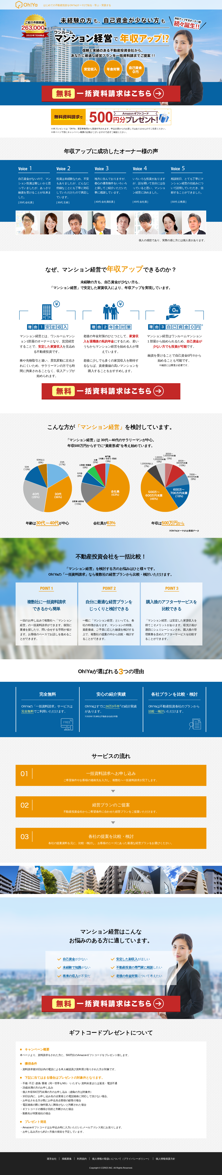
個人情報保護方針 (165, 1158)
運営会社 (52, 1158)
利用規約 (82, 1158)
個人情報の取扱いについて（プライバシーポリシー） (121, 1158)
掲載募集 (67, 1158)
